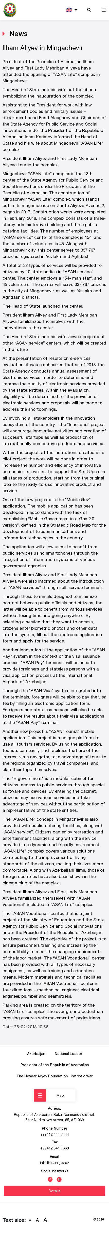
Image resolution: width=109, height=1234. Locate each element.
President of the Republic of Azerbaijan (55, 1065)
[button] (71, 10)
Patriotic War (82, 1076)
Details (54, 1191)
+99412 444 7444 (54, 1134)
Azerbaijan (37, 1053)
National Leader (68, 1053)
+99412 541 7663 (54, 1148)
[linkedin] (59, 1179)
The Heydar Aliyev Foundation (43, 1076)
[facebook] (50, 1179)
